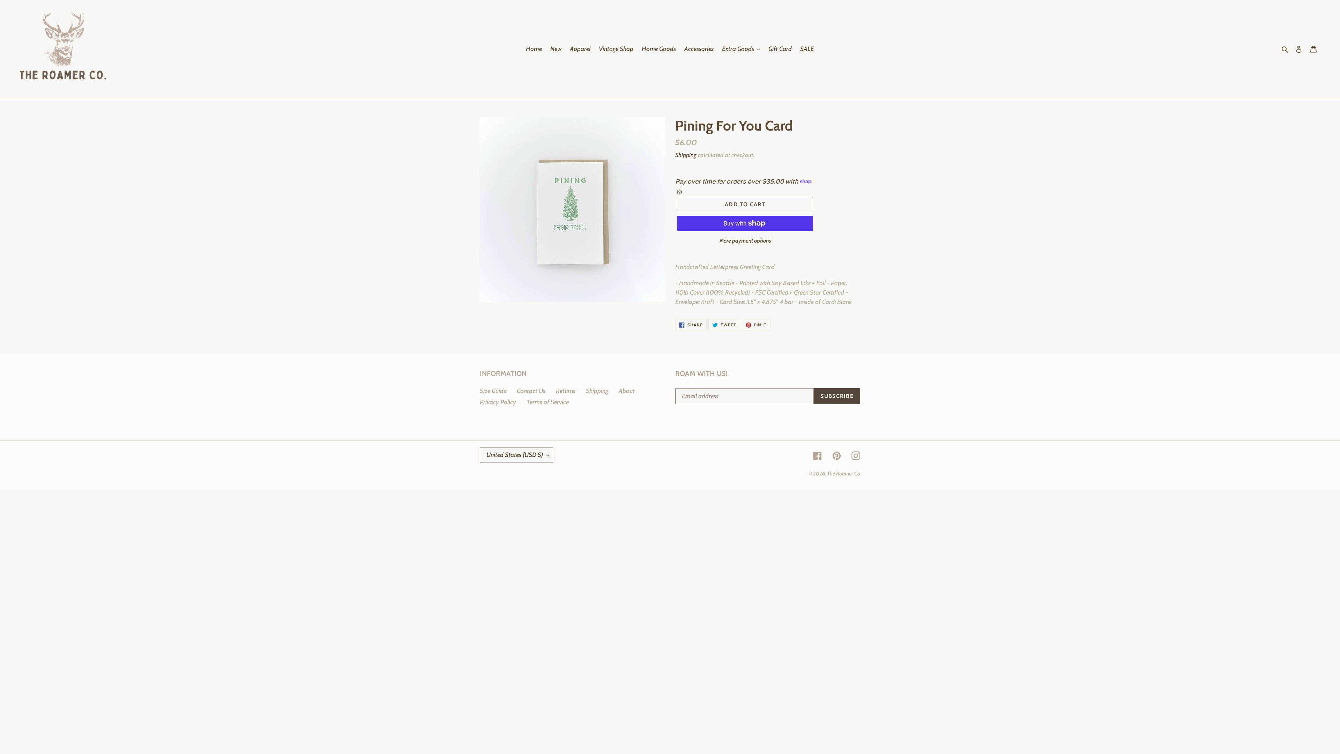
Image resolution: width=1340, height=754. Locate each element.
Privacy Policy (498, 402)
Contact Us (531, 391)
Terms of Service (548, 402)
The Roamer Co (843, 474)
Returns (565, 391)
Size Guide (493, 391)
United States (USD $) (514, 455)
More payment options (745, 240)
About (627, 391)
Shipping (686, 154)
